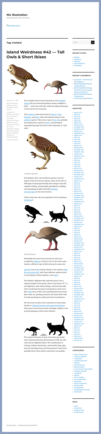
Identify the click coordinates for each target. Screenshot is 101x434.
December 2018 (79, 293)
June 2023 (77, 185)
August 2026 (78, 112)
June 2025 (77, 139)
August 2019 (78, 276)
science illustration (80, 379)
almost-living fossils (80, 354)
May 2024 (77, 164)
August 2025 (78, 135)
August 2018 (78, 301)
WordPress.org (78, 412)
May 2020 (77, 257)
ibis (38, 270)
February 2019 (78, 288)
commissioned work (80, 361)
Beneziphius (78, 65)
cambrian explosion (80, 356)
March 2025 (78, 146)
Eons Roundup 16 (79, 63)
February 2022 (78, 216)
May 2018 (77, 307)
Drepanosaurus (79, 96)
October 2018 (78, 297)
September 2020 (79, 249)
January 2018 (78, 315)
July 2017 (77, 328)
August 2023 (78, 181)
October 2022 (78, 199)
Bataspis (76, 57)
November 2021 (79, 220)
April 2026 (77, 121)
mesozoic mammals (80, 371)
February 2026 (78, 125)
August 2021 (78, 226)
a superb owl (11, 112)
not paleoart (78, 373)
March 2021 (77, 237)
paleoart (9, 105)
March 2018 (77, 311)
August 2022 (78, 204)
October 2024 (78, 154)
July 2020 (77, 253)
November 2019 (79, 270)
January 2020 (78, 266)
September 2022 (79, 201)
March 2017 (77, 336)
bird (8, 116)
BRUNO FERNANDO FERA (82, 84)
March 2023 (78, 191)
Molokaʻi (27, 117)
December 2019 (79, 268)
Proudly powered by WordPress (27, 425)
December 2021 (79, 218)
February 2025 (78, 148)
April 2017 (77, 334)
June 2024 (77, 162)
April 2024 (77, 166)
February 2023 (78, 193)
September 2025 (79, 133)
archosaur (16, 114)
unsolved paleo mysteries (82, 390)
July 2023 (77, 183)
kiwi (30, 292)
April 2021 (77, 235)
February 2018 (78, 313)
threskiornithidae (12, 137)
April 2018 (77, 309)
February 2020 (78, 264)
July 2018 (77, 303)
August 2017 (78, 326)
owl (8, 131)
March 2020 (78, 262)
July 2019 (77, 278)
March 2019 (78, 286)
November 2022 (79, 197)
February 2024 (78, 170)
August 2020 (78, 251)
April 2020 (77, 259)
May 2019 (77, 282)
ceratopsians (78, 359)
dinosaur (16, 120)
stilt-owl (9, 133)
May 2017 (77, 332)
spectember (77, 381)
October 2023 (78, 177)
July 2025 (77, 137)
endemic (27, 120)
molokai (16, 128)
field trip (76, 363)
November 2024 (79, 152)
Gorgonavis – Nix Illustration (83, 80)
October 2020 (78, 247)
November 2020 (79, 245)
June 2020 (77, 255)
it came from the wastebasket (83, 369)
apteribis (9, 114)
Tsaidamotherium (79, 86)
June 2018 (77, 305)
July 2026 (77, 114)
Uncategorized (78, 388)
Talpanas (37, 261)
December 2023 (79, 172)
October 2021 (78, 222)
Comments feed (79, 410)
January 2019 (78, 291)
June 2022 (77, 208)
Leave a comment (12, 140)
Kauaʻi (53, 114)
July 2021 (77, 228)
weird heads (78, 392)
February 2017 (78, 338)
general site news (79, 365)
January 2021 (78, 241)
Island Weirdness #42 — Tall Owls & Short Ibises (35, 54)
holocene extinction (13, 124)
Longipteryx (80, 82)
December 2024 (79, 150)
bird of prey (13, 116)
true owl (56, 120)
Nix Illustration (17, 14)
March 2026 (78, 123)
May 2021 (77, 233)
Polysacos (77, 61)
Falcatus (90, 98)
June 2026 (77, 117)
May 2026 (77, 119)
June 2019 (77, 280)
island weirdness (12, 103)
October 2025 (78, 131)
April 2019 (77, 284)
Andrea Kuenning (79, 98)
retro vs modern (79, 377)
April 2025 (77, 143)
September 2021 (79, 224)
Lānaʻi (55, 275)
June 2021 (77, 230)
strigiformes (10, 135)
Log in (76, 406)
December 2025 (79, 127)
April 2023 (77, 189)
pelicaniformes (14, 131)
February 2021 (78, 239)
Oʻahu (59, 114)
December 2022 (79, 195)
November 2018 (79, 295)
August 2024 (78, 158)
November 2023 (79, 175)
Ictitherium (77, 59)
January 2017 (78, 340)
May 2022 (77, 210)
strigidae (15, 133)
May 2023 (77, 187)
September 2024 (79, 156)
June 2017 (77, 330)
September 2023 (79, 179)
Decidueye (28, 200)
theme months (78, 385)
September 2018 (79, 299)
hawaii (15, 122)
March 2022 (78, 214)
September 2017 (79, 324)
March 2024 (78, 168)
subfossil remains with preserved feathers (48, 305)
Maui (37, 117)
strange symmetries (80, 383)
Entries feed (78, 408)
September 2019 (79, 274)
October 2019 (78, 272)
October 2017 (78, 322)
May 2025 (77, 141)
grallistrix (9, 122)
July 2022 (77, 206)
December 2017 (79, 317)
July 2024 (77, 160)
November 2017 (79, 319)
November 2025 (79, 129)
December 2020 (79, 243)
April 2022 (77, 212)
